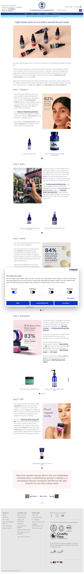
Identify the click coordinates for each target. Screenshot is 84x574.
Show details (70, 298)
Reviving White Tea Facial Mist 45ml (54, 228)
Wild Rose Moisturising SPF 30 (26, 420)
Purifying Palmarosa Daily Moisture (56, 329)
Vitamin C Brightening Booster (27, 112)
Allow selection (42, 303)
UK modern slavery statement (23, 532)
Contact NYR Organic (21, 526)
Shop (26, 14)
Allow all (66, 303)
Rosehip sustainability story (38, 525)
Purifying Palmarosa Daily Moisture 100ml (54, 389)
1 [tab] (42, 158)
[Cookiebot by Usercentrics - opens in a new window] (70, 270)
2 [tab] (43, 310)
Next (68, 380)
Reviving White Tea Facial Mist (54, 191)
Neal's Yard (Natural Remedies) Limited (13, 570)
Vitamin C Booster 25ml (29, 153)
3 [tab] (44, 393)
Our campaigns (7, 526)
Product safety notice (23, 529)
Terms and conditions (20, 520)
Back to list (43, 496)
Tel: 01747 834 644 (23, 537)
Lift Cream (53, 352)
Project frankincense (38, 522)
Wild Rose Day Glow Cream (54, 361)
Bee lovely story (37, 528)
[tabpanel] (29, 143)
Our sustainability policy (8, 522)
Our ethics (6, 519)
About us (5, 517)
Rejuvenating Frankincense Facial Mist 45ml (29, 229)
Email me (10, 10)
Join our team (7, 528)
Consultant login (37, 517)
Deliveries (20, 523)
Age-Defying (63, 344)
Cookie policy (21, 517)
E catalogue (35, 519)
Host (39, 14)
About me (4, 10)
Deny (18, 303)
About (46, 14)
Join (32, 14)
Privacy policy (21, 515)
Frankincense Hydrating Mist (56, 184)
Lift (46, 346)
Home (4, 515)
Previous (16, 380)
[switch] (32, 292)
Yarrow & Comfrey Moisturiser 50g (29, 389)
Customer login (68, 6)
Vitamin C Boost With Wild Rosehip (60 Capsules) (54, 154)
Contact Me (56, 14)
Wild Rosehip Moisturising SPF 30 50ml (42, 464)
